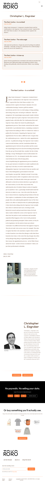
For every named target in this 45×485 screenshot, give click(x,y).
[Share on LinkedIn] (21, 82)
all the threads (16, 375)
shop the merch (22, 438)
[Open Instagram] (24, 82)
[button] (41, 6)
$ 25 (17, 395)
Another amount (32, 395)
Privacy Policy (14, 471)
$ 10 (23, 395)
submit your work (28, 375)
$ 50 (10, 395)
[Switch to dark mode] (39, 2)
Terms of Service (10, 479)
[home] (10, 6)
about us (17, 460)
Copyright (18, 478)
